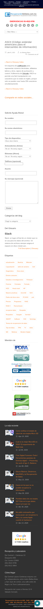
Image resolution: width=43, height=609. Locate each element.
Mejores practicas (11, 293)
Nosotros (11, 1)
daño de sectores (23, 267)
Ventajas (18, 1)
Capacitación (10, 267)
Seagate (19, 315)
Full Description (24, 248)
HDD (7, 288)
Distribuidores (17, 3)
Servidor (28, 315)
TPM (19, 328)
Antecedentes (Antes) (14, 146)
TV (25, 328)
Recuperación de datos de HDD (15, 600)
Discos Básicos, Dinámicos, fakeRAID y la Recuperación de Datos (26, 474)
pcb (33, 297)
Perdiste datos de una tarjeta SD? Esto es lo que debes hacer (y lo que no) (27, 501)
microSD (23, 293)
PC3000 (25, 297)
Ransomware (18, 306)
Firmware (30, 280)
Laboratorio (26, 1)
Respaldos (9, 315)
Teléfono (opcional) (13, 161)
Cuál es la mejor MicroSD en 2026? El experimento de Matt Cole (26, 444)
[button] (21, 383)
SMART (8, 319)
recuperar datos (11, 310)
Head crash (16, 288)
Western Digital (25, 332)
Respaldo (22, 310)
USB (11, 602)
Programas (17, 301)
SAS (29, 602)
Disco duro (20, 271)
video (31, 328)
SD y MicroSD (18, 602)
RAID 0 (8, 306)
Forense (8, 284)
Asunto (8, 169)
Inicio (5, 1)
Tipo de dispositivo (13, 138)
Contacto (25, 3)
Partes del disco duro (13, 297)
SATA (7, 602)
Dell (33, 267)
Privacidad (8, 3)
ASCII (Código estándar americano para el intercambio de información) (21, 44)
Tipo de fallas (10, 328)
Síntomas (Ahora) (12, 153)
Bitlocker (29, 262)
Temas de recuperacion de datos (16, 323)
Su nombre (9, 118)
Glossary (34, 248)
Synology (33, 319)
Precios (34, 1)
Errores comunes (11, 275)
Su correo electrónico (13, 128)
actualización (10, 262)
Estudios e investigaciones (14, 280)
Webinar (14, 332)
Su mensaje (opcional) (14, 179)
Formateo (18, 284)
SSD (24, 319)
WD (7, 332)
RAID (26, 301)
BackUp (20, 262)
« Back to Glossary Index (14, 62)
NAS (31, 293)
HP (24, 288)
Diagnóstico (10, 271)
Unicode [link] (25, 73)
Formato (27, 284)
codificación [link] (21, 66)
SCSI (25, 602)
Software (17, 319)
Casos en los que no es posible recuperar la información (25, 487)
